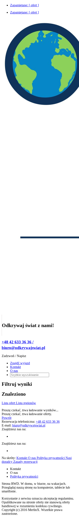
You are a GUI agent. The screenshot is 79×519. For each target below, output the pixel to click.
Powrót (6, 418)
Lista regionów (26, 403)
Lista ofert (9, 403)
